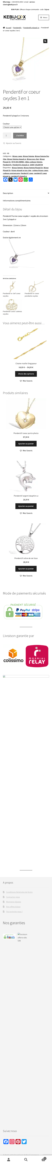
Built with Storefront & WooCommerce (22, 1155)
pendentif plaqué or (19, 176)
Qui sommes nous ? (14, 911)
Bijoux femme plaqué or (16, 159)
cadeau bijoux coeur (40, 170)
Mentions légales (13, 901)
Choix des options (26, 373)
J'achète (20, 135)
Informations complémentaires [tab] (17, 200)
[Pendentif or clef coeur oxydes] (12, 286)
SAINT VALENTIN (36, 165)
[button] (45, 41)
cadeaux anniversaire (11, 173)
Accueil (8, 28)
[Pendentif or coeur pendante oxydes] (34, 286)
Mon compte (8, 1159)
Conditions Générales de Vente (19, 892)
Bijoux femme (17, 168)
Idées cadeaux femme (33, 162)
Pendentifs (17, 28)
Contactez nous (13, 897)
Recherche (26, 1159)
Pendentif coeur (27, 173)
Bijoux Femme (28, 156)
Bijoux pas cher (33, 159)
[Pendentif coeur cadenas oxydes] (12, 304)
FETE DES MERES (17, 162)
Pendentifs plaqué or (31, 28)
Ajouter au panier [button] (26, 443)
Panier (40, 1157)
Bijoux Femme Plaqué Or (33, 168)
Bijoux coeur (17, 156)
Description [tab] (8, 193)
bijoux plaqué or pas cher (21, 170)
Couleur (6, 123)
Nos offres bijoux (13, 906)
